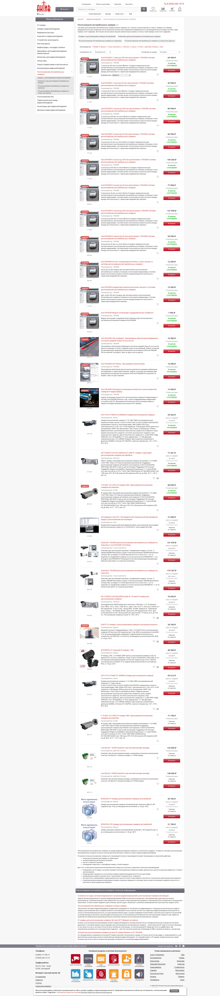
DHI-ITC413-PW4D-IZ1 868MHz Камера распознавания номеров (127, 675)
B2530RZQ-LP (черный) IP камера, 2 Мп (117, 650)
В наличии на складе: (149, 52)
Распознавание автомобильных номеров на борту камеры (102, 906)
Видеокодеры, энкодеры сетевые (51, 47)
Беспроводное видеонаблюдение (51, 68)
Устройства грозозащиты (48, 40)
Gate (161, 47)
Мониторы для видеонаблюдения (51, 57)
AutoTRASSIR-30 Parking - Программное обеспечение (123, 364)
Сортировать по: (86, 52)
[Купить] (171, 70)
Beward (103, 47)
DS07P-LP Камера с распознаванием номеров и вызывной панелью (129, 625)
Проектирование (95, 14)
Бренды (108, 14)
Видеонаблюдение (75, 965)
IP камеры (41, 25)
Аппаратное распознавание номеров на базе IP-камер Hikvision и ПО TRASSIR (110, 932)
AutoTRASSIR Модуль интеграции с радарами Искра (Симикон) (127, 313)
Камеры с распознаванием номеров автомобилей (54, 78)
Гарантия (117, 4)
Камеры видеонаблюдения (48, 29)
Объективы (42, 61)
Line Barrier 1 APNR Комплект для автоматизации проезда (125, 748)
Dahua (134, 47)
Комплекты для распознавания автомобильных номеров (53, 82)
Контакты (129, 4)
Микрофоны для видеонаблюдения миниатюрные (52, 52)
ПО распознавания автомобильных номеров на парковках (53, 87)
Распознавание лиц (45, 97)
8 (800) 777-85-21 (43, 955)
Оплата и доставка (103, 4)
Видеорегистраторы (45, 33)
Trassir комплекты (114, 47)
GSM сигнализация (114, 965)
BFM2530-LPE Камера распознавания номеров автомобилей (126, 824)
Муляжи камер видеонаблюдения (51, 110)
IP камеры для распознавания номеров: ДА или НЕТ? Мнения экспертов (108, 920)
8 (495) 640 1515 (175, 3)
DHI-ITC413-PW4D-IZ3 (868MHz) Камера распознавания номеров (128, 415)
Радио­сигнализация (101, 965)
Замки (127, 980)
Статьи (39, 983)
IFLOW (140, 47)
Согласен (174, 991)
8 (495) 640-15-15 (43, 958)
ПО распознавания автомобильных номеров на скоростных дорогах (53, 92)
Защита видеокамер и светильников (52, 64)
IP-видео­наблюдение (88, 965)
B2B (130, 14)
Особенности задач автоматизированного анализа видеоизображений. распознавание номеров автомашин (123, 896)
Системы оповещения (114, 980)
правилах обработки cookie (69, 992)
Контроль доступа (101, 980)
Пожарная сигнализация (75, 980)
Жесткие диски (43, 44)
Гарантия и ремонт (43, 986)
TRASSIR (95, 47)
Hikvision (126, 47)
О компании (41, 977)
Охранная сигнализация (139, 965)
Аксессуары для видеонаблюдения (51, 106)
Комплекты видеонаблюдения (50, 36)
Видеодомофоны (88, 980)
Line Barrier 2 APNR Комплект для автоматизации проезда (125, 773)
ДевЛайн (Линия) (151, 47)
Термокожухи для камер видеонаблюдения (47, 101)
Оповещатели (139, 980)
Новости (39, 980)
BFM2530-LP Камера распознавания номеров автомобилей (126, 799)
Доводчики (126, 965)
